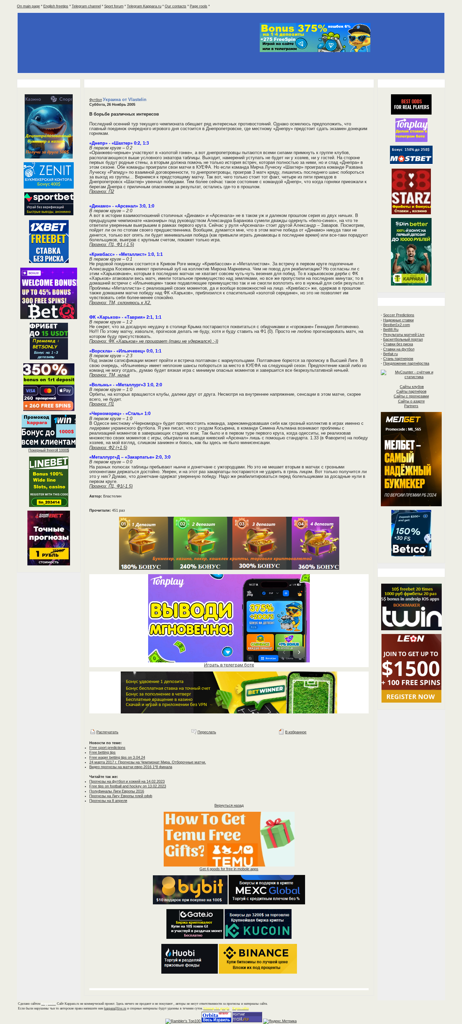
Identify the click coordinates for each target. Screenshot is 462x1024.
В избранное (295, 732)
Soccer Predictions (398, 315)
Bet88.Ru (390, 329)
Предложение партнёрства (406, 363)
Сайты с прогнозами (411, 396)
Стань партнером (398, 359)
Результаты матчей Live (403, 335)
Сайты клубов (412, 387)
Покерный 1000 (48, 450)
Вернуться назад (229, 805)
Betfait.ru (390, 354)
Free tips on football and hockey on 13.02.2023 (127, 786)
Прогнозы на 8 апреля (108, 801)
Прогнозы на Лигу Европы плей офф (120, 796)
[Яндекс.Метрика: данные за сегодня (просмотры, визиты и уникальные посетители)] (280, 1021)
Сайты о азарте (411, 401)
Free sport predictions (107, 748)
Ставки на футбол (398, 349)
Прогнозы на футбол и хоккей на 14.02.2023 (127, 781)
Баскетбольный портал (403, 339)
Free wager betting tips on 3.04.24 (117, 757)
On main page (28, 6)
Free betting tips (102, 752)
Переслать (207, 732)
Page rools (198, 6)
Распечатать (107, 732)
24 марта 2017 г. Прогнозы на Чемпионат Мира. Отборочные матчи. (147, 762)
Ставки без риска (398, 344)
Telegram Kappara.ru (144, 6)
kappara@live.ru (115, 1008)
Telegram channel (86, 6)
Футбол (95, 100)
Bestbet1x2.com (396, 325)
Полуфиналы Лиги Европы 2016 (116, 791)
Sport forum (113, 6)
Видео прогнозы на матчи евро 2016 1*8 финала (130, 767)
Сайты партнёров (411, 391)
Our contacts (175, 6)
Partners (411, 406)
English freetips (55, 6)
